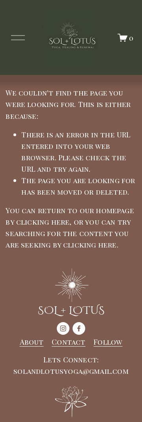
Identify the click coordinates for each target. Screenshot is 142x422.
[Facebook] (79, 328)
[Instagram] (63, 328)
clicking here (42, 222)
